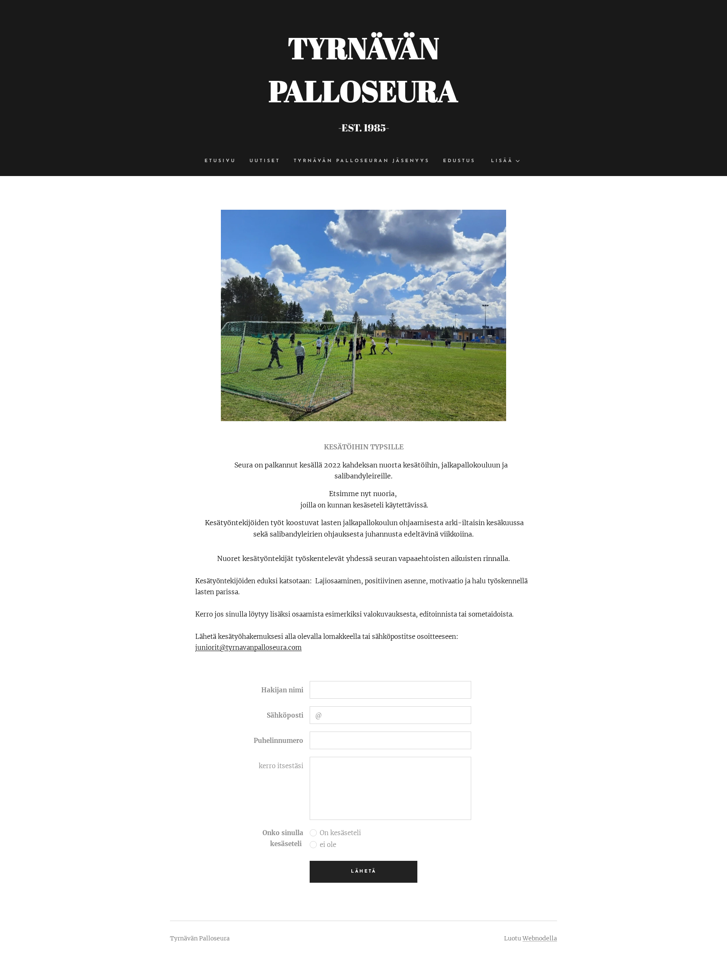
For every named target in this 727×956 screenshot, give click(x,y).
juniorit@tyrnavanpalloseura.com (248, 648)
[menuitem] (223, 161)
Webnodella (540, 938)
